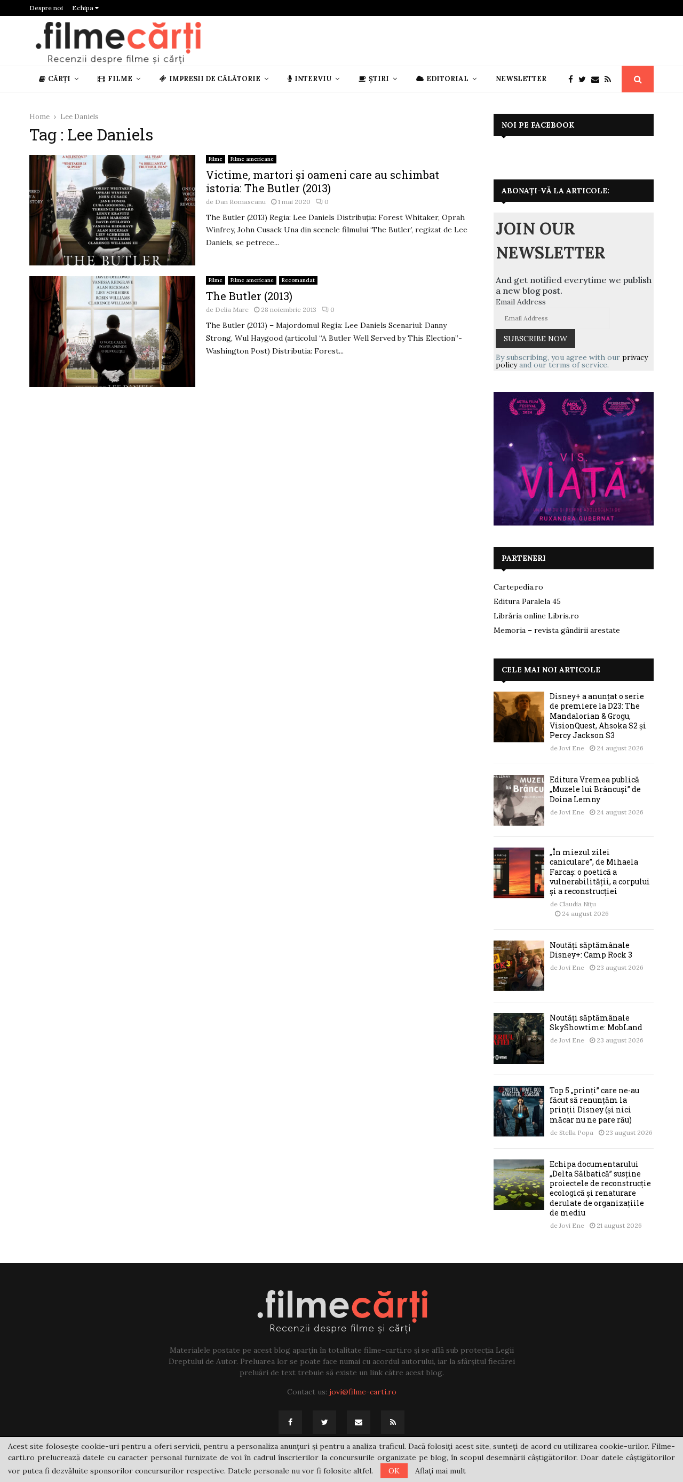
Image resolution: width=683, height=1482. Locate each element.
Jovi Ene (571, 748)
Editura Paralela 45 (527, 601)
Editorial (447, 78)
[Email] (598, 79)
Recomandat (298, 280)
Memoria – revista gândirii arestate (557, 630)
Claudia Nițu (577, 904)
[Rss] (610, 79)
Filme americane (252, 158)
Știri (379, 78)
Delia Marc (232, 309)
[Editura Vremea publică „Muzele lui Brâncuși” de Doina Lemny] (519, 800)
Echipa (83, 8)
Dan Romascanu (240, 202)
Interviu (313, 78)
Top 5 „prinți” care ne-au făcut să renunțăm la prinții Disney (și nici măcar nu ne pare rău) (594, 1105)
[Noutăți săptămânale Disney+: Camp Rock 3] (519, 965)
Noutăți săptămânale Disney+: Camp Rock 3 (591, 950)
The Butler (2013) (249, 296)
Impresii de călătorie (214, 78)
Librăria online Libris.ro (536, 616)
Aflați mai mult (440, 1471)
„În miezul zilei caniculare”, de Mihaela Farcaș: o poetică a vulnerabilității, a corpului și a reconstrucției (600, 871)
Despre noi (46, 8)
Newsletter (521, 78)
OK (394, 1471)
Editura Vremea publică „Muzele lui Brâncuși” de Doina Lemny (595, 789)
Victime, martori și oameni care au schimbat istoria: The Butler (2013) (322, 181)
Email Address (521, 302)
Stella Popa (576, 1132)
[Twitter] (584, 79)
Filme (120, 78)
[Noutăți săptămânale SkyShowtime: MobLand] (519, 1038)
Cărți (59, 78)
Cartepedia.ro (518, 587)
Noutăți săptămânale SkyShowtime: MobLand (596, 1022)
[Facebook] (573, 79)
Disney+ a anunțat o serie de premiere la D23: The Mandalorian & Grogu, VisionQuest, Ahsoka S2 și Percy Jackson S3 (598, 715)
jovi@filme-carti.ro (362, 1392)
